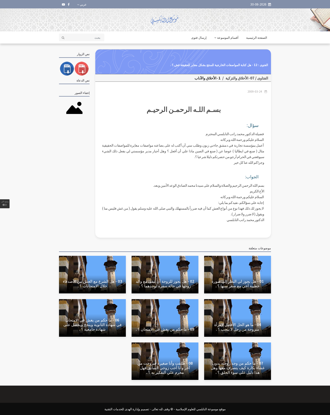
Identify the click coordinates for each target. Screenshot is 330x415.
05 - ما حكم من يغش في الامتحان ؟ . (165, 329)
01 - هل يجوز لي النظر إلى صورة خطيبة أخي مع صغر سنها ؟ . (238, 283)
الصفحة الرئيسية (256, 37)
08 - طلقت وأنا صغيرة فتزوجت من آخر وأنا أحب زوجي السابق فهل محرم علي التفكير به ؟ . (165, 367)
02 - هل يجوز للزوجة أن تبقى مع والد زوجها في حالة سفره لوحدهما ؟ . (165, 283)
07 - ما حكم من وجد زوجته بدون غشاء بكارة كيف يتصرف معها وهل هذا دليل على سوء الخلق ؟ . (237, 367)
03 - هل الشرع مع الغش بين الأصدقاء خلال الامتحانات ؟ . (92, 283)
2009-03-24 (254, 91)
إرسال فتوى (198, 37)
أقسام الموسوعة (227, 37)
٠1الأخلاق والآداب (207, 78)
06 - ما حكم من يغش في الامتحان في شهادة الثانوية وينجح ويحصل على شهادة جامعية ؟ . (92, 324)
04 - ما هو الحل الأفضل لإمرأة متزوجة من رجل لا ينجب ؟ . (237, 327)
